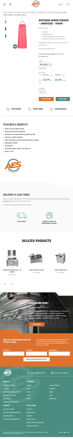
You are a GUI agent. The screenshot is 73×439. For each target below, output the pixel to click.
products (6, 382)
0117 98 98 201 (40, 373)
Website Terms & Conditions (35, 422)
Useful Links (31, 405)
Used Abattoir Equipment (11, 402)
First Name (6, 350)
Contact (29, 416)
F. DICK (28, 395)
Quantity (42, 88)
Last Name (29, 350)
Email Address (53, 350)
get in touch (6, 201)
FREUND (29, 399)
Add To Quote (63, 99)
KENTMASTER (53, 399)
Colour (41, 61)
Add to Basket (46, 99)
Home (5, 12)
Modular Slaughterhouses (11, 419)
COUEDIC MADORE (54, 385)
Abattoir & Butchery (15, 12)
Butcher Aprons (53, 12)
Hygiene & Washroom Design (11, 412)
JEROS (51, 395)
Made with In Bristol (64, 432)
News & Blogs (31, 412)
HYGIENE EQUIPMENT (9, 385)
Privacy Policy (31, 419)
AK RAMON (52, 389)
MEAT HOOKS (6, 399)
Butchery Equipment (29, 12)
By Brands (30, 382)
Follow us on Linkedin (61, 373)
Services (6, 405)
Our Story (30, 409)
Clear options (42, 68)
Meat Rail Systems (8, 409)
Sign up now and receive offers (36, 359)
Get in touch (37, 324)
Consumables (42, 12)
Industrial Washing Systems (12, 392)
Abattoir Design (8, 416)
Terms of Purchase (32, 426)
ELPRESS (29, 385)
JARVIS (29, 392)
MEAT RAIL (6, 389)
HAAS (28, 389)
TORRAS (51, 392)
